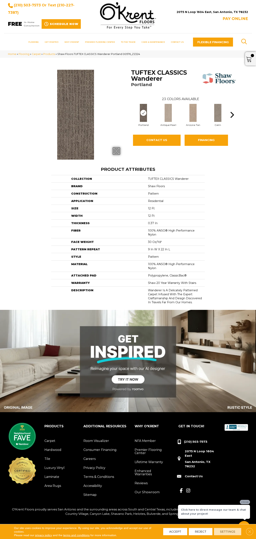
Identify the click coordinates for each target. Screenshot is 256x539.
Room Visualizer (96, 441)
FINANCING (206, 140)
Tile (47, 459)
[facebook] (181, 490)
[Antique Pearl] (168, 113)
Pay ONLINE (235, 18)
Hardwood (52, 450)
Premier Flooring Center (148, 451)
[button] (213, 42)
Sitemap (90, 495)
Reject (200, 531)
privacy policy (43, 535)
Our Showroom (147, 492)
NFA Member (145, 441)
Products (49, 54)
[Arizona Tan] (193, 113)
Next (232, 109)
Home (12, 54)
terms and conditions (76, 535)
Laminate (51, 477)
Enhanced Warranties (143, 472)
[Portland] (143, 113)
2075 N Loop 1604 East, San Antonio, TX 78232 (212, 12)
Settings (227, 531)
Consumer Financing (100, 450)
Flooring (24, 54)
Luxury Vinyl (54, 468)
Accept (175, 531)
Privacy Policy (94, 468)
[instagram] (188, 490)
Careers (89, 459)
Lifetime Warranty (149, 462)
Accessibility (92, 486)
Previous (129, 109)
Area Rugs (52, 486)
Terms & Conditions (98, 477)
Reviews (141, 483)
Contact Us (156, 140)
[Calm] (218, 113)
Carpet (36, 54)
